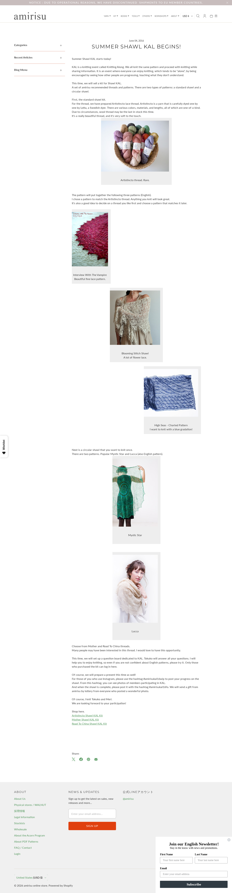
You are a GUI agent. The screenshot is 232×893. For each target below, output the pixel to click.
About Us (19, 798)
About (174, 16)
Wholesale (20, 829)
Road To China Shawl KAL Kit (89, 723)
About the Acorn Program (29, 835)
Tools (135, 16)
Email (163, 868)
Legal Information (24, 817)
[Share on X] (74, 759)
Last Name (201, 854)
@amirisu (128, 798)
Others (146, 16)
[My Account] (204, 16)
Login (17, 853)
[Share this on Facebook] (81, 759)
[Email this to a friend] (96, 759)
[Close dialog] (229, 840)
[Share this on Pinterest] (88, 759)
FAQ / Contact (23, 847)
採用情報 (19, 810)
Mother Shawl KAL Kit (85, 719)
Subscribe (194, 884)
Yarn (106, 16)
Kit (114, 16)
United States (29, 877)
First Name (166, 854)
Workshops (160, 16)
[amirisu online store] (30, 16)
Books (124, 16)
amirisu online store (35, 885)
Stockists (19, 823)
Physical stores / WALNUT (30, 804)
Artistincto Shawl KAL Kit (87, 715)
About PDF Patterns (26, 841)
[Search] (197, 16)
